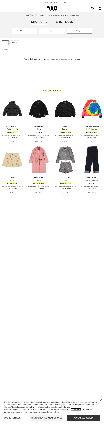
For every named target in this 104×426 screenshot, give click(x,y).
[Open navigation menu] (3, 8)
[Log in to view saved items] (92, 8)
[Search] (85, 8)
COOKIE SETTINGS (12, 418)
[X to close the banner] (101, 400)
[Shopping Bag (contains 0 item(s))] (100, 8)
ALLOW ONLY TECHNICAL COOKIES (46, 418)
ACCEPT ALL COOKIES (84, 418)
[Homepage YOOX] (52, 8)
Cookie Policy (76, 410)
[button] (52, 80)
